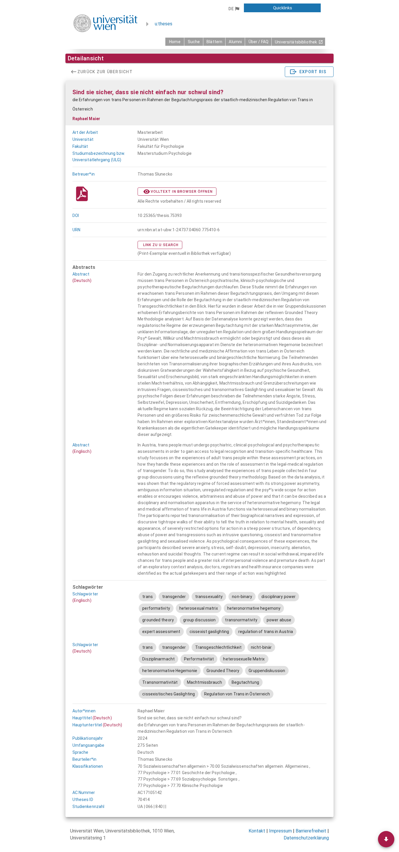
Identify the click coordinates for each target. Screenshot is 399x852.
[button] (233, 8)
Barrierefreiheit (311, 831)
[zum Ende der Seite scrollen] (386, 839)
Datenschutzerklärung (306, 838)
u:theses (163, 24)
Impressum (280, 831)
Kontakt (257, 831)
